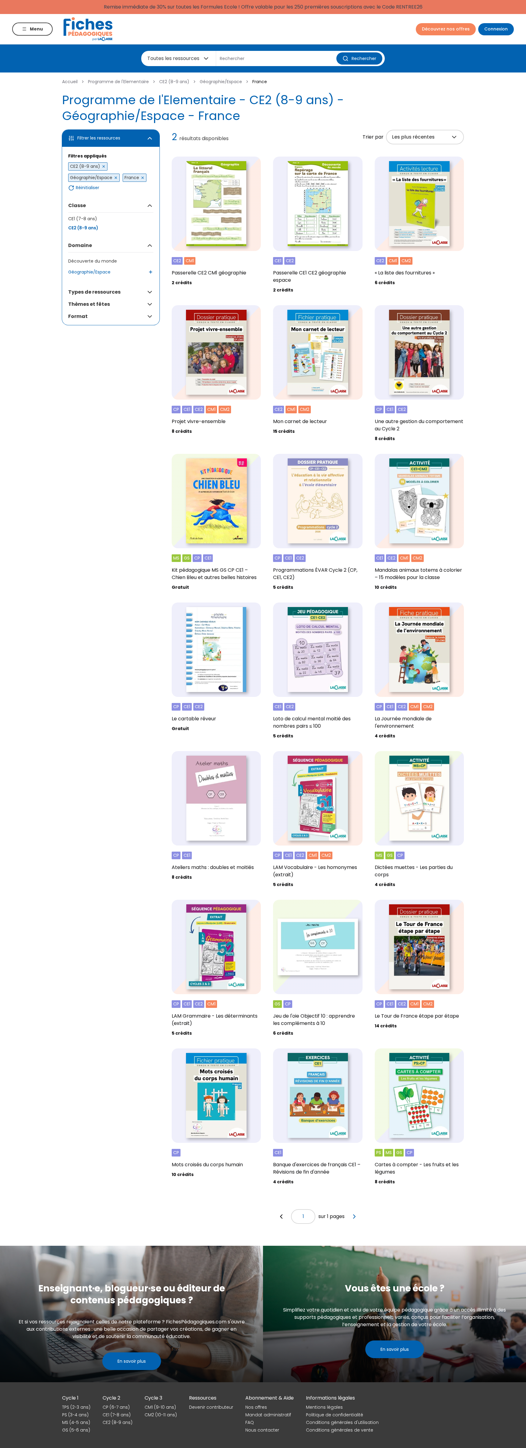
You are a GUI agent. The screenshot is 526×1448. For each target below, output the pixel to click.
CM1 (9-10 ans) (160, 1407)
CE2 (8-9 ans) (174, 82)
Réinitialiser (87, 188)
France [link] (259, 82)
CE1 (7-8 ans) (82, 219)
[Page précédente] (281, 1216)
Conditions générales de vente (339, 1430)
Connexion (496, 29)
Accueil (70, 82)
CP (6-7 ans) (116, 1407)
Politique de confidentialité (334, 1415)
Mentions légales (324, 1407)
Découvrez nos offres (446, 29)
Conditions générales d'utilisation (342, 1422)
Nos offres (256, 1407)
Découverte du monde (92, 261)
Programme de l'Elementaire (118, 82)
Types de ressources (94, 291)
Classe (77, 205)
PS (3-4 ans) (75, 1415)
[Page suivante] (354, 1216)
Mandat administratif (268, 1415)
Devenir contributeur (211, 1407)
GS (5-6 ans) (76, 1430)
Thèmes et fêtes (89, 304)
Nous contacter (262, 1430)
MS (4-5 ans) (76, 1422)
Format (78, 316)
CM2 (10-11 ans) (161, 1415)
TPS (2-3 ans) (76, 1407)
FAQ (249, 1422)
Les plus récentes (413, 136)
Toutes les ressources (173, 58)
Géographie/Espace (221, 82)
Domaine (80, 245)
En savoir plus (131, 1361)
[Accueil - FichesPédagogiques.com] (88, 29)
